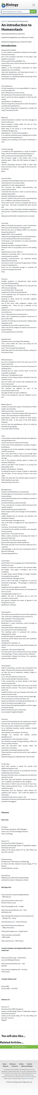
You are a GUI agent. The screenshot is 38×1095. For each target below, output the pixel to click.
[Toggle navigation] (34, 5)
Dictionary (13, 1064)
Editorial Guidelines (26, 1066)
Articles (3, 21)
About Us (5, 1066)
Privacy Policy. (30, 1078)
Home (4, 1064)
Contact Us (15, 1066)
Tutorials (29, 1064)
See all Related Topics (18, 1047)
